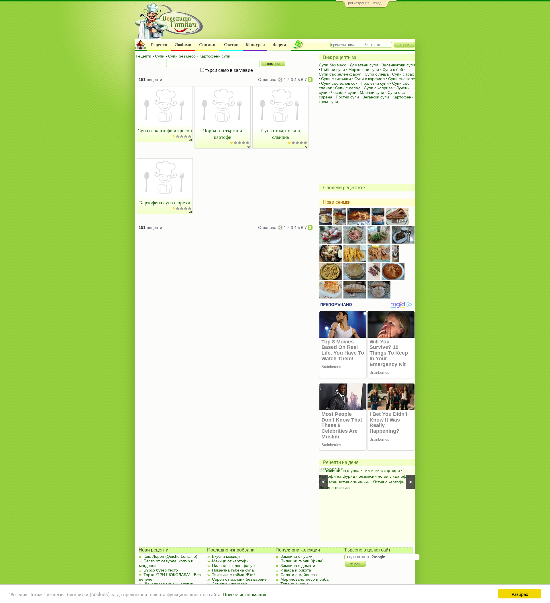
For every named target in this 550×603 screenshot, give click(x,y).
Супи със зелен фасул (340, 74)
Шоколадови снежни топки (168, 584)
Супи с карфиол (369, 78)
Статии (231, 44)
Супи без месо (332, 65)
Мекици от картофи (230, 561)
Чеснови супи (343, 92)
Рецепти (159, 44)
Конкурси (255, 44)
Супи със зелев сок (339, 83)
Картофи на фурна (337, 476)
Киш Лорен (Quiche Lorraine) (170, 556)
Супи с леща (377, 74)
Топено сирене (294, 584)
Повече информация (244, 594)
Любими (183, 44)
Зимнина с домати (297, 565)
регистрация (358, 3)
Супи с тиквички (336, 78)
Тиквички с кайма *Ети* (233, 574)
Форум (279, 44)
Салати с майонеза (298, 574)
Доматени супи (364, 65)
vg (190, 139)
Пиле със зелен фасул (233, 565)
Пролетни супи (375, 83)
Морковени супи (363, 69)
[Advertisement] (311, 24)
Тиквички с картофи (381, 470)
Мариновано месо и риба (304, 579)
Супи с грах (403, 74)
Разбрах (520, 593)
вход (377, 3)
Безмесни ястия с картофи (383, 476)
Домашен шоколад (229, 584)
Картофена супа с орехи (164, 202)
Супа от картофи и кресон (165, 130)
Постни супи (347, 97)
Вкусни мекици (226, 556)
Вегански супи (375, 97)
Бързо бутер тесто (161, 570)
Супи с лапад (347, 88)
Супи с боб (392, 69)
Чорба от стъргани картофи (222, 133)
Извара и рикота (295, 570)
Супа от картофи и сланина (280, 133)
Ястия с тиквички (335, 487)
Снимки (207, 44)
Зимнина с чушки (296, 556)
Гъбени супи (333, 69)
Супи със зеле (401, 78)
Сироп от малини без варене (239, 579)
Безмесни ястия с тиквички (344, 482)
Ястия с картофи (388, 482)
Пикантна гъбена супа (233, 570)
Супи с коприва (378, 88)
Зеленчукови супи (398, 65)
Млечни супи (372, 92)
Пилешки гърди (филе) (302, 561)
